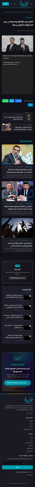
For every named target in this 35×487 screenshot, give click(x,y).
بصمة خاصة (30, 451)
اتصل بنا (31, 426)
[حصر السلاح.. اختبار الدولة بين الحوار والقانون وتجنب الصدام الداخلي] (17, 228)
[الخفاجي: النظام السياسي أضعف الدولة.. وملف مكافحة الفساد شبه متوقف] (17, 191)
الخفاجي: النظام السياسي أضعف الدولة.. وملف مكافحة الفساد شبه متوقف (18, 207)
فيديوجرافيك (26, 12)
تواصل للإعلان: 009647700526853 (17, 278)
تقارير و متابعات (28, 167)
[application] (17, 74)
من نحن (31, 424)
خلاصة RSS (30, 475)
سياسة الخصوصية (28, 429)
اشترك (5, 4)
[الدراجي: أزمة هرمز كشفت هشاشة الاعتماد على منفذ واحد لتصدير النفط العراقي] (17, 154)
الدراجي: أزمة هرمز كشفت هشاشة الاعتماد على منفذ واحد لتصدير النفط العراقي (19, 172)
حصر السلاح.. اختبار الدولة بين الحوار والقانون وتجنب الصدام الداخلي (20, 244)
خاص (31, 240)
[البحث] (14, 4)
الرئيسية (31, 12)
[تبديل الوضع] (11, 4)
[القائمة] (31, 3)
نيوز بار (31, 437)
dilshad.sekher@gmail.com (24, 472)
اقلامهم (31, 445)
